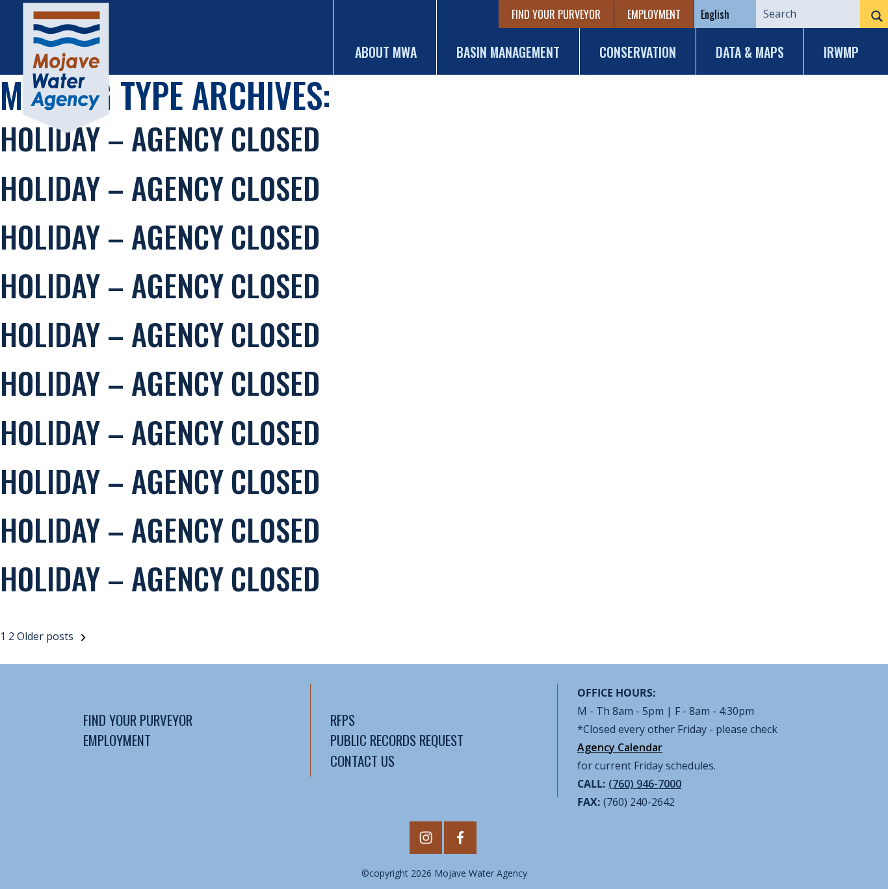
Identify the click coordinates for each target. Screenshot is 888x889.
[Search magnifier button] (874, 16)
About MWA (386, 52)
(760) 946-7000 (644, 784)
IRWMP (841, 52)
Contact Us (362, 761)
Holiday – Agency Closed (160, 138)
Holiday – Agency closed (160, 431)
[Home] (66, 68)
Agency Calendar (619, 747)
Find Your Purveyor (556, 14)
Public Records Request (397, 740)
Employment (654, 14)
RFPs (342, 720)
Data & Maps (750, 52)
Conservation (637, 52)
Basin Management (508, 52)
